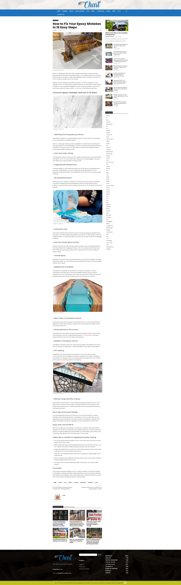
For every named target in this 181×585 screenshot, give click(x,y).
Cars (107, 128)
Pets (119, 11)
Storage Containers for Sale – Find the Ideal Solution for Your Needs (121, 96)
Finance (108, 158)
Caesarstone (78, 88)
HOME (58, 11)
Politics (108, 223)
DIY (65, 482)
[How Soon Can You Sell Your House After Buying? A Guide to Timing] (94, 515)
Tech (107, 238)
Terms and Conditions (84, 568)
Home (54, 18)
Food (107, 160)
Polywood (85, 417)
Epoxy (70, 482)
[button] (126, 11)
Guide (107, 172)
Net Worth (108, 215)
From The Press (110, 162)
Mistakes (83, 482)
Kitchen (108, 194)
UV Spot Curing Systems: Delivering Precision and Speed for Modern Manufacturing (121, 60)
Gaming (108, 168)
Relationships (109, 227)
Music (93, 11)
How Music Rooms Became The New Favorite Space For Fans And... (120, 103)
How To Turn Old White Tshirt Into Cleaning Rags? (77, 541)
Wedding (108, 249)
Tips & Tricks (59, 18)
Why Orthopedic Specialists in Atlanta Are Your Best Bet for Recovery (120, 89)
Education (108, 149)
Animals (108, 115)
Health (71, 11)
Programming (109, 225)
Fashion (108, 156)
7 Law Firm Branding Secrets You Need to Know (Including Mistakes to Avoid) (59, 524)
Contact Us (60, 14)
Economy (108, 147)
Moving (108, 211)
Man (107, 202)
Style (87, 11)
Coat (60, 482)
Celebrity (108, 130)
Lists (107, 200)
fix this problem (88, 335)
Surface (90, 482)
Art (107, 117)
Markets (108, 204)
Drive (107, 145)
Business (64, 11)
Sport (114, 11)
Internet (108, 189)
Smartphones (109, 232)
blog (107, 120)
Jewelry (108, 192)
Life (107, 198)
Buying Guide (109, 124)
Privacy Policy (82, 566)
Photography (109, 221)
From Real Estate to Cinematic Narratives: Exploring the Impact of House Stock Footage (77, 524)
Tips (96, 482)
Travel (108, 11)
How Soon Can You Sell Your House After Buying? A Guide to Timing (94, 524)
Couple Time (109, 134)
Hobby (107, 181)
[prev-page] (54, 546)
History (108, 179)
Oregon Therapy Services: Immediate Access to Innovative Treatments (120, 75)
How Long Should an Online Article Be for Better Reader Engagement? (120, 53)
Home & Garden (79, 11)
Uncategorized (109, 247)
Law (107, 196)
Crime (107, 136)
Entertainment (109, 151)
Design (108, 143)
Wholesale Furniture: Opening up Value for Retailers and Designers (120, 67)
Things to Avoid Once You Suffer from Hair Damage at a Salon (91, 488)
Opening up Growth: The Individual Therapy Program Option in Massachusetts (120, 82)
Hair (107, 175)
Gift (107, 170)
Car (107, 30)
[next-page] (56, 546)
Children (108, 132)
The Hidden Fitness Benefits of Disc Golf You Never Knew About (121, 46)
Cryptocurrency (109, 139)
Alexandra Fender (109, 36)
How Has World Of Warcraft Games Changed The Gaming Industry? (62, 488)
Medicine (108, 206)
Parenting (108, 217)
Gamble (108, 166)
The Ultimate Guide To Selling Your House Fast (60, 540)
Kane (55, 30)
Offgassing (56, 356)
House (76, 482)
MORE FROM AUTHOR (69, 507)
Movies (108, 208)
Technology (100, 11)
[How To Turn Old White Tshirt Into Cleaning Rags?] (77, 533)
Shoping (108, 230)
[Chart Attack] (90, 4)
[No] (179, 583)
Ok (125, 582)
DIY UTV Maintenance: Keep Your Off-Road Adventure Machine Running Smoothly (93, 542)
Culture (108, 141)
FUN (107, 164)
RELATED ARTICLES (58, 507)
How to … (108, 187)
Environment (109, 153)
